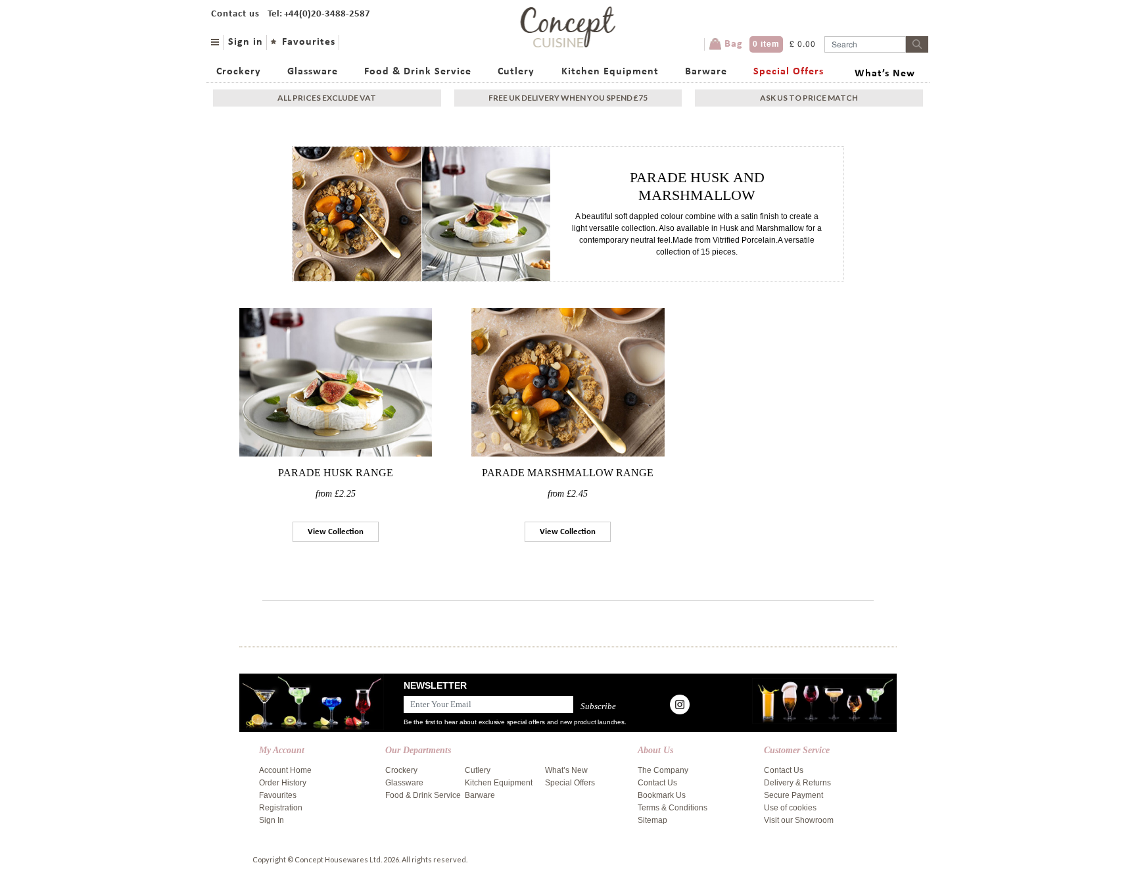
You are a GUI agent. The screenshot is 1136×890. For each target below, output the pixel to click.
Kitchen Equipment (610, 71)
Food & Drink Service (417, 71)
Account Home (285, 770)
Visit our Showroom (799, 820)
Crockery (238, 71)
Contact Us (657, 782)
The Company (663, 770)
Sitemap (652, 820)
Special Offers (788, 71)
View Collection (336, 532)
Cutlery (516, 71)
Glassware (312, 71)
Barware (706, 71)
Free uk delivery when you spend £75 (568, 98)
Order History (282, 782)
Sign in (245, 42)
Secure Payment (793, 795)
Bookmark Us (662, 795)
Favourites (308, 42)
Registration (280, 807)
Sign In (271, 820)
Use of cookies (790, 807)
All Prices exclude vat (326, 98)
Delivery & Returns (797, 782)
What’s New (885, 73)
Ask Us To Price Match (809, 98)
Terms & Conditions (672, 807)
